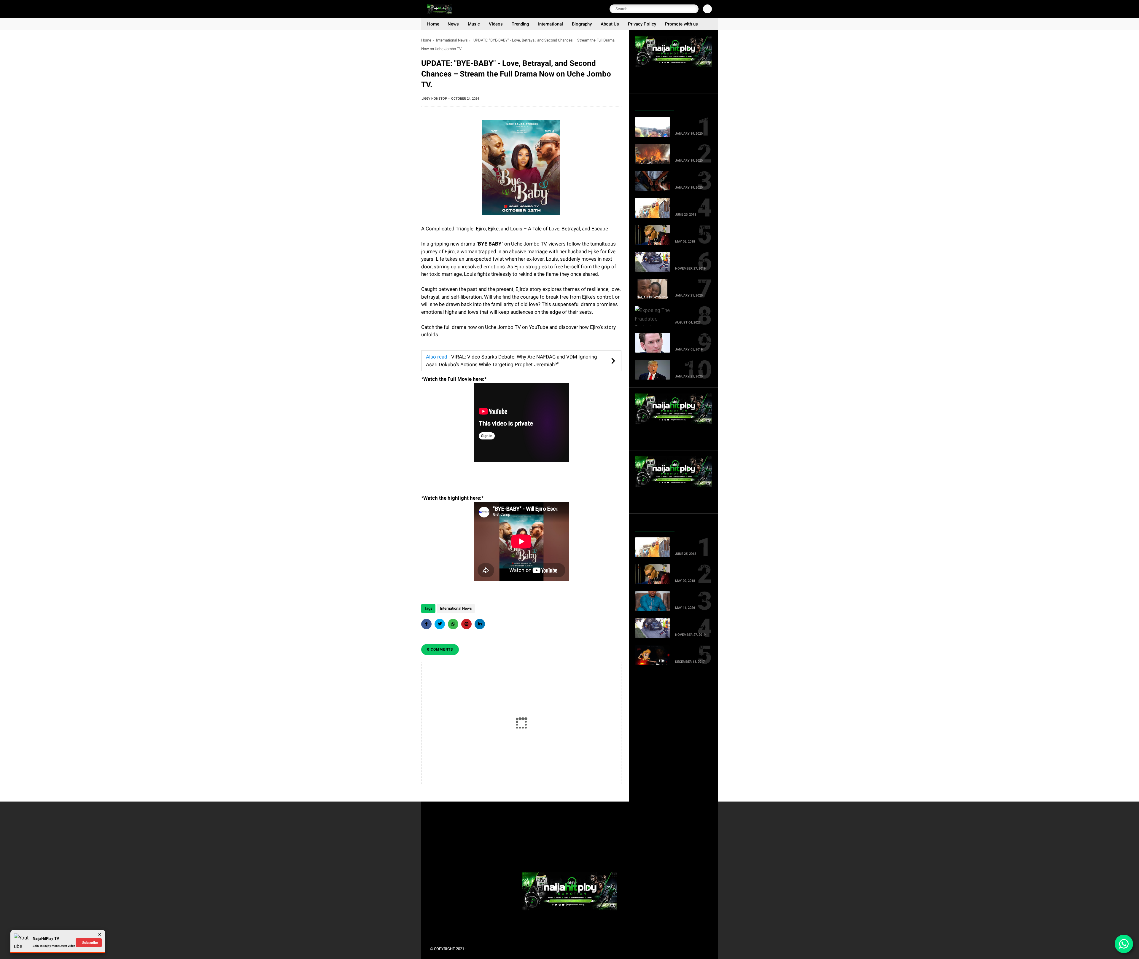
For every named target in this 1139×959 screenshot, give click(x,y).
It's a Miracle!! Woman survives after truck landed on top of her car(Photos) (691, 258)
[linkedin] (480, 624)
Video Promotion (519, 842)
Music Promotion (520, 833)
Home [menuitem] (433, 24)
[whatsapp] (453, 624)
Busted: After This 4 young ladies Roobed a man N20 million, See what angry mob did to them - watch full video (692, 123)
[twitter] (440, 624)
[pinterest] (466, 624)
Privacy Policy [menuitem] (642, 24)
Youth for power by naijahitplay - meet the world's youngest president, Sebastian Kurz (692, 339)
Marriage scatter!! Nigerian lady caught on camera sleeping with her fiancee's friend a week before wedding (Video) (692, 285)
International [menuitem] (550, 24)
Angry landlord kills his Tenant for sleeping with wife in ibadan (693, 177)
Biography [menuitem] (582, 24)
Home (426, 40)
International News (452, 40)
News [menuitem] (453, 24)
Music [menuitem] (474, 24)
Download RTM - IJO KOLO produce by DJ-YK (692, 651)
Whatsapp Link (518, 851)
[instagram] (697, 949)
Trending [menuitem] (520, 24)
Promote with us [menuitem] (681, 24)
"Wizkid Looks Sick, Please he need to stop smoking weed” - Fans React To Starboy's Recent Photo (693, 231)
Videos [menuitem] (496, 24)
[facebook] (426, 624)
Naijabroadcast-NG (486, 949)
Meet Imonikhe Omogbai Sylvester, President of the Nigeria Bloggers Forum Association (693, 597)
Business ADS (518, 860)
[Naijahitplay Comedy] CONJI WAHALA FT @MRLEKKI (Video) (693, 204)
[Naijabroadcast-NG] (439, 12)
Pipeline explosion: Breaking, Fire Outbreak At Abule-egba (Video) (693, 150)
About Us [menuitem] (610, 24)
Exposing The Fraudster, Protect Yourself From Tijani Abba (692, 312)
